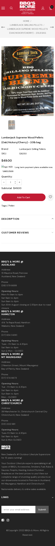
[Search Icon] (11, 8)
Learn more (8, 171)
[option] (27, 81)
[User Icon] (42, 8)
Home (26, 21)
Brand (4, 149)
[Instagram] (7, 520)
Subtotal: (6, 188)
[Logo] (27, 6)
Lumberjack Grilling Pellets (32, 149)
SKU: (3, 153)
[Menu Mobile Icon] (3, 8)
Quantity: (6, 176)
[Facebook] (2, 520)
